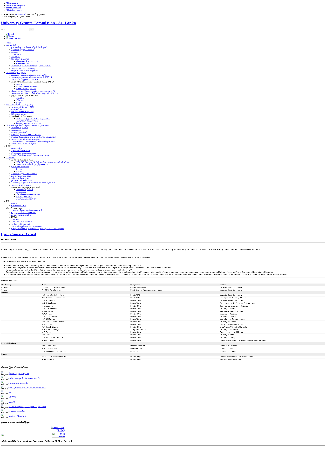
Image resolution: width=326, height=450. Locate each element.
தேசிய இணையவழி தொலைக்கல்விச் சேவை (27, 388)
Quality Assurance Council (18, 234)
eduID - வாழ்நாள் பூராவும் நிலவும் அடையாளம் (27, 407)
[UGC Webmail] (58, 435)
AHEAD (12, 397)
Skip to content (12, 3)
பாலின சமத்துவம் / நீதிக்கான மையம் (24, 378)
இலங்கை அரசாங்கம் (17, 416)
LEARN (12, 402)
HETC (11, 392)
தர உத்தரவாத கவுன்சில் (18, 383)
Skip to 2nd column (14, 10)
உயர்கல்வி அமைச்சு (17, 411)
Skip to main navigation (15, 5)
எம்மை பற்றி (21, 14)
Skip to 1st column (13, 8)
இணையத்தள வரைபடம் (19, 373)
